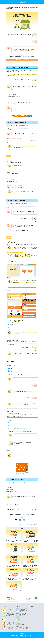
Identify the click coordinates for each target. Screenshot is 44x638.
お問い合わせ (19, 635)
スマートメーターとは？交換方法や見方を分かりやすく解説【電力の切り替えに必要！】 (21, 232)
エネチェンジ (10, 277)
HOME (22, 633)
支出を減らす (33, 524)
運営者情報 (13, 635)
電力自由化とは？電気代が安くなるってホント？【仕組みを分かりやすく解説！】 (20, 103)
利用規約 (23, 635)
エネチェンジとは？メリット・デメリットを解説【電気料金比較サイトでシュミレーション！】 (22, 287)
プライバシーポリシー (29, 635)
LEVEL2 (23, 524)
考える (37, 524)
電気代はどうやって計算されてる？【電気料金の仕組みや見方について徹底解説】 (20, 375)
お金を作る (28, 524)
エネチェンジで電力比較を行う (27, 56)
